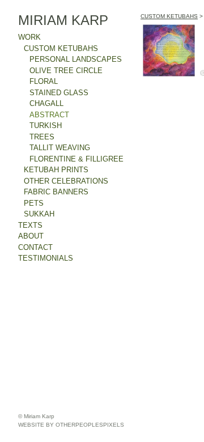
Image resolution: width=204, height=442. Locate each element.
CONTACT (35, 247)
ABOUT (31, 236)
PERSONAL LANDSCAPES (75, 59)
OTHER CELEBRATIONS (66, 181)
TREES (41, 137)
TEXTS (30, 225)
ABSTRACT (49, 114)
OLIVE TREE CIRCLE (66, 70)
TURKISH (45, 125)
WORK (29, 37)
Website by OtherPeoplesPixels (71, 425)
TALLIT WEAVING (59, 147)
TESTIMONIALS (45, 258)
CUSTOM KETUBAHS (61, 48)
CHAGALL (46, 103)
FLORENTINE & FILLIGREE (76, 159)
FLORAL (43, 81)
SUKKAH (39, 214)
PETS (34, 203)
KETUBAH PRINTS (56, 169)
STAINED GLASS (58, 92)
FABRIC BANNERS (56, 192)
